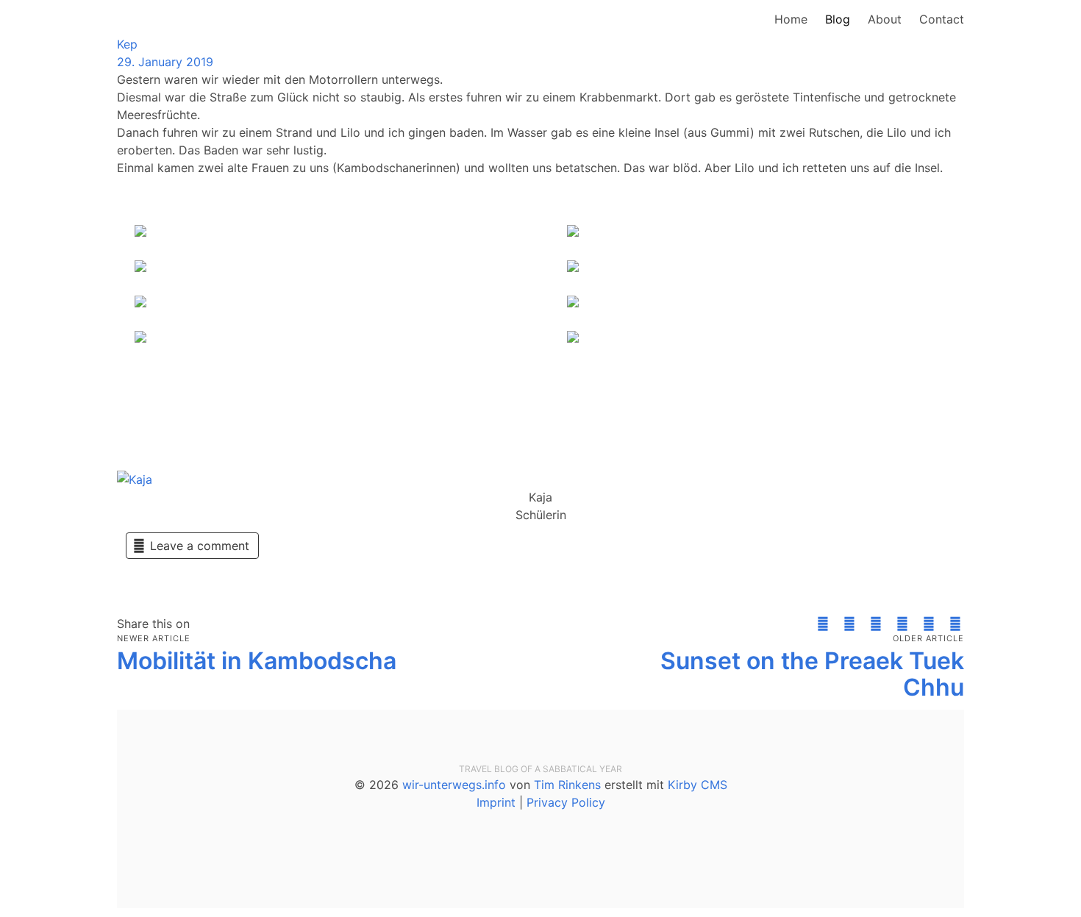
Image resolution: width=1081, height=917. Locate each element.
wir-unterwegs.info (454, 784)
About (885, 19)
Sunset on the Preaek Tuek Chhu (812, 674)
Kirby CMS (697, 784)
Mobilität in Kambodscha (256, 660)
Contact (941, 19)
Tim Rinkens (567, 784)
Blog (837, 19)
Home (790, 19)
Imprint (496, 802)
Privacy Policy (566, 802)
